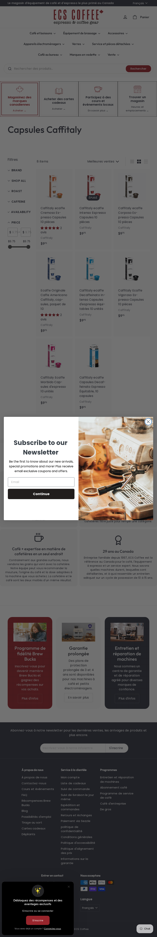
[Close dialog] (148, 421)
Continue (41, 493)
